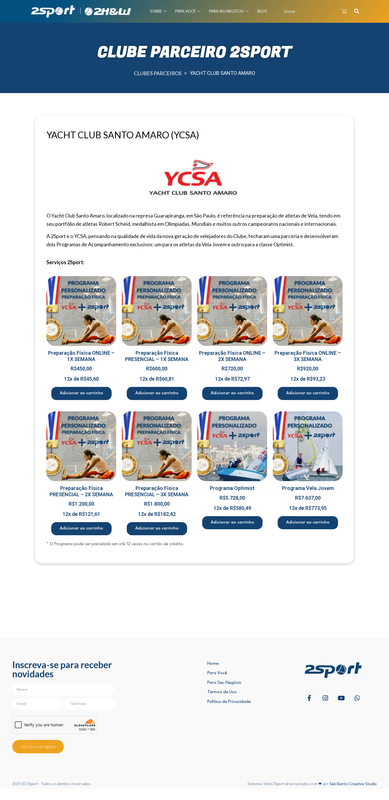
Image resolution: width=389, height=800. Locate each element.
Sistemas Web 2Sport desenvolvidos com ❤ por (312, 783)
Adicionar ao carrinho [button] (81, 393)
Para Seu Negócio (226, 11)
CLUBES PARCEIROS (157, 73)
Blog (262, 11)
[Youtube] (341, 698)
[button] (357, 11)
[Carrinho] (344, 11)
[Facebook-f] (309, 698)
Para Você (185, 11)
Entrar (289, 11)
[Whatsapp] (357, 698)
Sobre (156, 11)
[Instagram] (325, 698)
